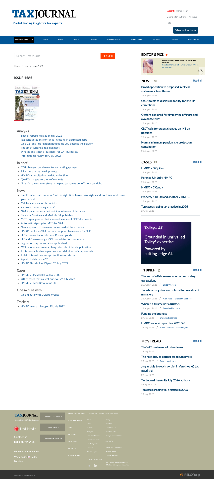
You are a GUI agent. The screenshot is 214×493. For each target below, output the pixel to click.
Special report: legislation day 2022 (41, 135)
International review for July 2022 (41, 155)
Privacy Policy (111, 451)
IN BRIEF (76, 40)
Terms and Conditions (114, 447)
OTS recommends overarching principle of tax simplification (56, 247)
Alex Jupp (167, 299)
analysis (72, 435)
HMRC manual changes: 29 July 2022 (43, 306)
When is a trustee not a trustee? (160, 304)
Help (169, 23)
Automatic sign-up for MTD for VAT (42, 223)
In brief (89, 428)
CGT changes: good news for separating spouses (49, 167)
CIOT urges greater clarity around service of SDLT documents (56, 219)
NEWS (45, 40)
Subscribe (171, 11)
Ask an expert (92, 452)
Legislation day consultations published (44, 243)
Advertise (183, 17)
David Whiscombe (171, 308)
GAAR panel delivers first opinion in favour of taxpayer (53, 211)
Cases (89, 424)
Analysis (90, 432)
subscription (53, 427)
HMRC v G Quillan (152, 168)
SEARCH (108, 56)
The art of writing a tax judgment (40, 147)
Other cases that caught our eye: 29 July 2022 (48, 279)
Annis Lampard (167, 328)
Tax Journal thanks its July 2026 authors (165, 380)
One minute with (93, 436)
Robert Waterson (168, 361)
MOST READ (151, 341)
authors (72, 449)
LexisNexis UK (111, 428)
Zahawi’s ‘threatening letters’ (38, 207)
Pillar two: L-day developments (39, 171)
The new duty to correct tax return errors (166, 356)
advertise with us (53, 438)
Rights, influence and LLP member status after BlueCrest (179, 61)
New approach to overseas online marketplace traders (52, 227)
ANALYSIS (93, 40)
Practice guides (92, 444)
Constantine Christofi (170, 65)
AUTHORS (174, 40)
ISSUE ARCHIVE (193, 40)
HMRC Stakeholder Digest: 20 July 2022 (44, 263)
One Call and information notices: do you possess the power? (57, 143)
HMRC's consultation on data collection (44, 175)
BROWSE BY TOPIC (21, 40)
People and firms (93, 440)
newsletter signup (53, 416)
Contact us (20, 437)
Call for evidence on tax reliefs (39, 203)
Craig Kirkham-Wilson (189, 65)
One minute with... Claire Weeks (40, 294)
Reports (90, 448)
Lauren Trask (167, 68)
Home (179, 11)
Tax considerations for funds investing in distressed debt (54, 139)
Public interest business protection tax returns (48, 255)
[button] (144, 72)
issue (70, 428)
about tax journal (76, 414)
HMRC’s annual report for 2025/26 (163, 323)
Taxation (109, 424)
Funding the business (154, 313)
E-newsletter (172, 17)
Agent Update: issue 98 (34, 259)
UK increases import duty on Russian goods (46, 235)
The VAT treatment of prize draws (162, 347)
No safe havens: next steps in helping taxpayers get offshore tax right (61, 183)
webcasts (72, 442)
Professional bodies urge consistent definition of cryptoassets (57, 251)
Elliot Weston (169, 285)
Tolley (108, 420)
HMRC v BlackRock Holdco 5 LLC (40, 275)
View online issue (185, 30)
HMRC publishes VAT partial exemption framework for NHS (56, 231)
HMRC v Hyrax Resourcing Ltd (39, 283)
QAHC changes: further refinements (42, 179)
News (89, 420)
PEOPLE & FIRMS (136, 40)
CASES (60, 40)
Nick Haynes (182, 328)
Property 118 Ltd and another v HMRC (165, 197)
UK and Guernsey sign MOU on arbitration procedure (52, 239)
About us (193, 17)
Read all (197, 80)
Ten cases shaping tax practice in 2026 (164, 206)
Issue (26, 66)
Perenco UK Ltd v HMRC (156, 177)
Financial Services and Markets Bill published (47, 215)
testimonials (74, 456)
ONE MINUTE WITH (114, 40)
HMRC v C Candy (152, 187)
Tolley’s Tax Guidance (114, 436)
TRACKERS (156, 40)
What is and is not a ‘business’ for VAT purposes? (49, 151)
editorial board (75, 421)
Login (185, 11)
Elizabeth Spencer (183, 299)
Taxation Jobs (111, 432)
